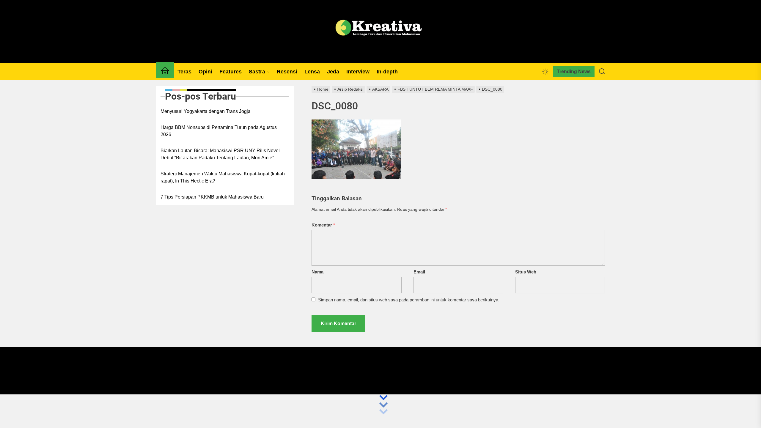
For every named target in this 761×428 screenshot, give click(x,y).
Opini (205, 72)
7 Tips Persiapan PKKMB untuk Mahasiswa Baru (212, 196)
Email (419, 271)
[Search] (602, 71)
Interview (358, 72)
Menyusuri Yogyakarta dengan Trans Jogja (206, 111)
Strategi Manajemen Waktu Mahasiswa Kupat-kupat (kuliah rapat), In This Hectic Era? (223, 177)
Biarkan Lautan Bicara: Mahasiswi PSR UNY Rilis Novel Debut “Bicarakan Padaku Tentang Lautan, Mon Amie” (220, 154)
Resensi (287, 72)
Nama (317, 271)
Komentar (323, 224)
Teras (184, 72)
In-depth (387, 72)
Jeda (333, 72)
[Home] (165, 71)
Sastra (257, 72)
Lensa (312, 72)
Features (230, 72)
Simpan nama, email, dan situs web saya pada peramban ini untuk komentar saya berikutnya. (408, 299)
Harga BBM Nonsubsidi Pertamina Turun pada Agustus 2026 (219, 131)
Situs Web (525, 271)
